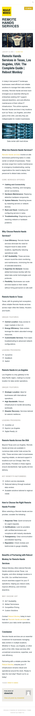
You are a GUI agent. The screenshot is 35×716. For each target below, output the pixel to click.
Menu (29, 8)
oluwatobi (19, 52)
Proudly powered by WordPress (15, 710)
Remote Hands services (11, 154)
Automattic (20, 712)
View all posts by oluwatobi (14, 698)
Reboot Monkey (14, 616)
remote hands (13, 683)
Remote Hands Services (10, 22)
